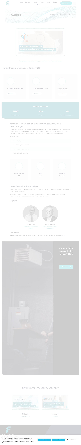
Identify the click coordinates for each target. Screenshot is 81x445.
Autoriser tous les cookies (44, 439)
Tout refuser (58, 439)
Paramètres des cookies (72, 439)
